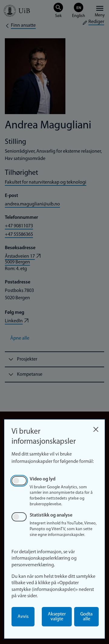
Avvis (23, 616)
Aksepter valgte (57, 617)
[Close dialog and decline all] (95, 428)
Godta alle (86, 617)
